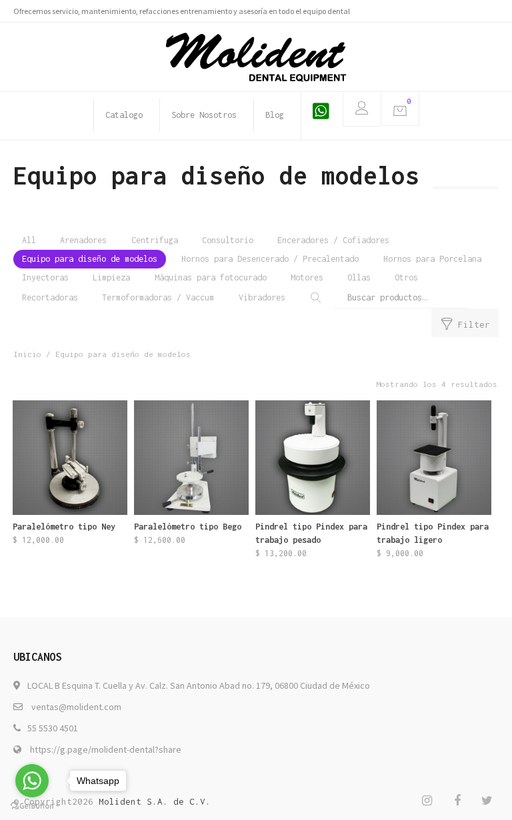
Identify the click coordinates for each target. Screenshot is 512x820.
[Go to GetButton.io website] (32, 806)
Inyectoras (45, 277)
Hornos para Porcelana (432, 259)
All (29, 240)
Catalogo (124, 115)
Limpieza (111, 277)
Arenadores (83, 240)
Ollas (359, 277)
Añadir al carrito (191, 552)
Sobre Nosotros (204, 115)
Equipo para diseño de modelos (89, 259)
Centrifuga (154, 240)
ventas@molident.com (76, 707)
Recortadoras (50, 297)
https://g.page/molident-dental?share (105, 749)
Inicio (27, 354)
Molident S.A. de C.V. (155, 801)
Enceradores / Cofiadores (333, 240)
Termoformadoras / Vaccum (158, 297)
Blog (274, 115)
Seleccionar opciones (70, 552)
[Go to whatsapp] (32, 780)
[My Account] (362, 110)
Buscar (314, 297)
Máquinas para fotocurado (211, 277)
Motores (307, 277)
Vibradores (262, 297)
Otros (406, 277)
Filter (474, 324)
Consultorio (227, 240)
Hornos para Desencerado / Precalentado (270, 259)
